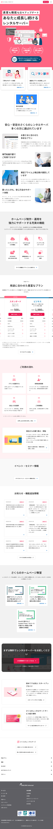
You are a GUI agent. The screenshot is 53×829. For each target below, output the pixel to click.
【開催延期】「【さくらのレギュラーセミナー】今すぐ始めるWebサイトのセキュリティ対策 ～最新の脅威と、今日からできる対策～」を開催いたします (38, 527)
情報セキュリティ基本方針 (31, 820)
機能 (2, 762)
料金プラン (4, 758)
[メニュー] (51, 2)
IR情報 (28, 796)
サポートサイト (4, 802)
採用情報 (28, 804)
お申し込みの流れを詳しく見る (25, 421)
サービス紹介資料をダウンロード (36, 725)
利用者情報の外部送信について (7, 820)
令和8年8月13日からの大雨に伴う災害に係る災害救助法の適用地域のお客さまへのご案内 (15, 505)
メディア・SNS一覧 (30, 801)
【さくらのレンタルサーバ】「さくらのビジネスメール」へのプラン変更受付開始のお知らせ (37, 544)
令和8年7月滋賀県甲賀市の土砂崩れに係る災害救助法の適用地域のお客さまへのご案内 (15, 544)
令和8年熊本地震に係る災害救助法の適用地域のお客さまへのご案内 (15, 524)
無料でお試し (14, 314)
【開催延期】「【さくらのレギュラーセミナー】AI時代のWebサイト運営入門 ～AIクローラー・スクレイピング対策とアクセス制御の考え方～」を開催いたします (38, 507)
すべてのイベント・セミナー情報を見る (25, 478)
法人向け (3, 766)
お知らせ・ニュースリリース (32, 798)
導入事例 (3, 796)
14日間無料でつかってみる (25, 661)
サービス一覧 (4, 793)
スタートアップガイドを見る (35, 700)
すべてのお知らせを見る (25, 557)
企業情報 (28, 793)
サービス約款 (40, 820)
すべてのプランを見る (25, 352)
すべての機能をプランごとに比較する (25, 267)
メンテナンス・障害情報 (6, 805)
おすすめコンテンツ (6, 770)
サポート (3, 774)
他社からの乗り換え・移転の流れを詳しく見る (36, 447)
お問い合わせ (4, 807)
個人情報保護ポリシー (20, 820)
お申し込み (46, 2)
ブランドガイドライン (5, 822)
